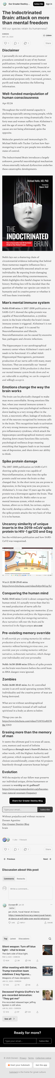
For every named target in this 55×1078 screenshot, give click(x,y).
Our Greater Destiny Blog (15, 824)
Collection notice (43, 1058)
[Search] (50, 938)
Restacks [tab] (21, 878)
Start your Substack (20, 1065)
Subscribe (38, 4)
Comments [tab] (9, 878)
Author (12, 908)
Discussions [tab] (24, 938)
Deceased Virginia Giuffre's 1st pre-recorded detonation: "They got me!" (20, 995)
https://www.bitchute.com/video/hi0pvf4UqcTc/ (27, 586)
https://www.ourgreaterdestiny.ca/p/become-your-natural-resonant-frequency (25, 791)
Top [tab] (5, 938)
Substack (13, 1072)
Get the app (41, 1065)
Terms (31, 1058)
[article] (27, 953)
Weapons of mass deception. (16, 977)
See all (8, 1018)
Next (45, 859)
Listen (49, 35)
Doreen (5, 34)
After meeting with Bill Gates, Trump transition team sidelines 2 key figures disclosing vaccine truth (19, 971)
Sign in (49, 4)
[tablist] (14, 879)
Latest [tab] (13, 938)
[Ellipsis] (51, 904)
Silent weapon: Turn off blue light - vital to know (19, 948)
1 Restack (23, 839)
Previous (11, 859)
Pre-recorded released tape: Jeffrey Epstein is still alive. (19, 1003)
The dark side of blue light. (15, 953)
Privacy (23, 1058)
